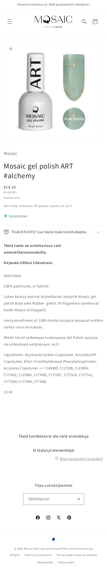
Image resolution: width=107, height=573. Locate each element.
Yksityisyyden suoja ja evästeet (76, 555)
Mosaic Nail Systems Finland (43, 548)
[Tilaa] (78, 499)
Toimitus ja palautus (38, 555)
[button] (9, 21)
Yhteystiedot (66, 562)
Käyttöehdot (45, 562)
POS (65, 548)
